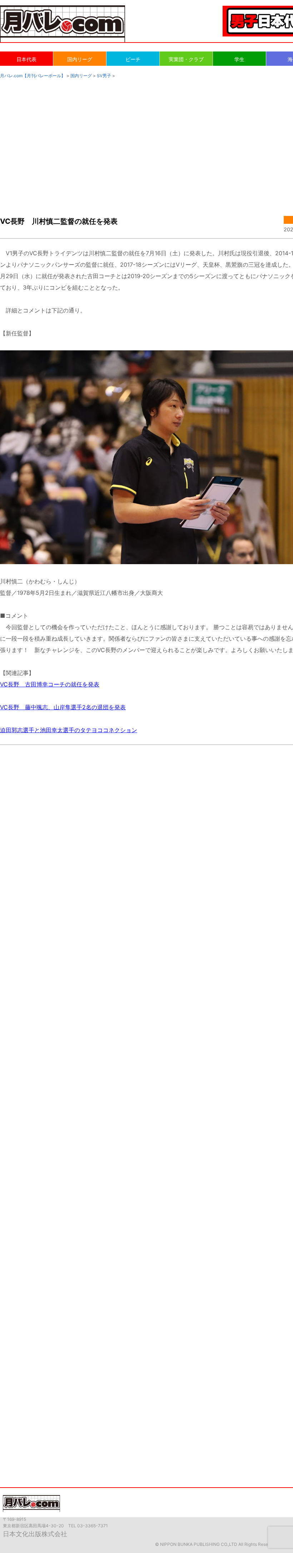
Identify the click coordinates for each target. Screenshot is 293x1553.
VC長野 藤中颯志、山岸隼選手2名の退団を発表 (63, 707)
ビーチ (132, 59)
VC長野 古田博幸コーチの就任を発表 (49, 684)
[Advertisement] (146, 140)
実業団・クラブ (186, 59)
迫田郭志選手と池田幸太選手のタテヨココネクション (68, 730)
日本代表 (26, 59)
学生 (239, 59)
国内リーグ (79, 59)
